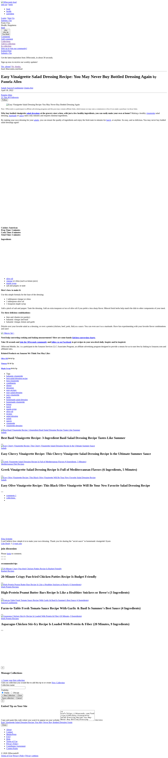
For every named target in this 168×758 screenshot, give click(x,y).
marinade (13, 115)
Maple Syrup (6, 368)
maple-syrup (11, 409)
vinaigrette (150, 113)
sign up (4, 4)
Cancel (19, 698)
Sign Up (10, 18)
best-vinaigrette (12, 381)
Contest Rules (12, 748)
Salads (3, 88)
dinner (9, 385)
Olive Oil (4, 358)
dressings (10, 388)
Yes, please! (6, 66)
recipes (9, 414)
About (9, 729)
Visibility (5, 690)
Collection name (8, 685)
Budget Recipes (7, 571)
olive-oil (9, 411)
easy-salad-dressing (14, 392)
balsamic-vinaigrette (14, 376)
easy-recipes (11, 390)
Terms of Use (11, 741)
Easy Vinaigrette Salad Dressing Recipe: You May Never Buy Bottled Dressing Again (36, 722)
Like (3, 543)
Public (7, 693)
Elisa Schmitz (6, 539)
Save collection (8, 698)
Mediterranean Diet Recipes (12, 464)
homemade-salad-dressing (17, 400)
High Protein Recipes (10, 587)
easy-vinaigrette (12, 395)
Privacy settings (31, 756)
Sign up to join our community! (14, 48)
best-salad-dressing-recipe (17, 378)
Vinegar (4, 363)
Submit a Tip (6, 20)
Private (16, 693)
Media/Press (11, 734)
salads (36, 120)
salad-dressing (12, 416)
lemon (8, 404)
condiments (11, 383)
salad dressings (33, 113)
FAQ (8, 737)
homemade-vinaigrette (15, 402)
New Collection (58, 683)
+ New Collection (8, 695)
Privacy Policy (12, 744)
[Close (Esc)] (2, 556)
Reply (7, 543)
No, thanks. (16, 66)
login (11, 4)
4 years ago (17, 543)
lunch (108, 120)
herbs (8, 397)
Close (20, 695)
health (8, 11)
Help (8, 739)
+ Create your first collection (13, 680)
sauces (9, 421)
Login (3, 18)
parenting (10, 14)
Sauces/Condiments (15, 88)
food (8, 9)
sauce (21, 115)
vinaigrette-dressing (14, 426)
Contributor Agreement (15, 746)
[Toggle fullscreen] (5, 556)
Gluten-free (28, 88)
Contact (9, 732)
